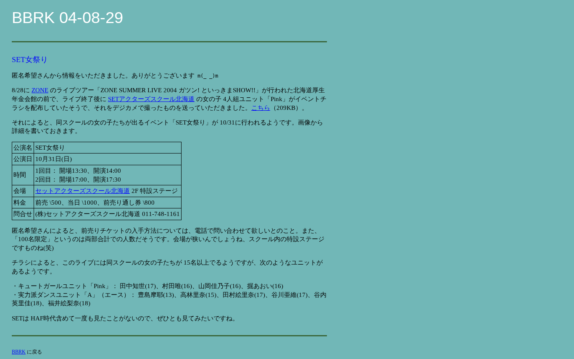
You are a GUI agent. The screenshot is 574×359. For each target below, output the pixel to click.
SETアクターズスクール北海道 (151, 99)
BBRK (19, 352)
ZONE (40, 90)
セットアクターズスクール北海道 (82, 190)
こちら (260, 107)
